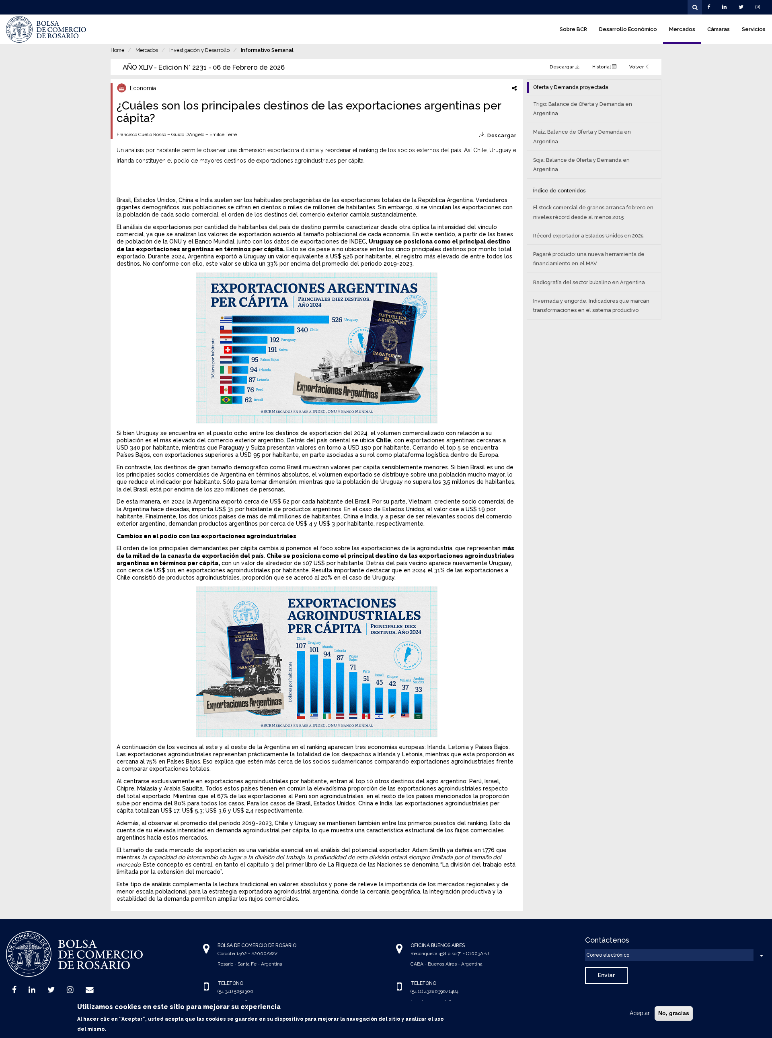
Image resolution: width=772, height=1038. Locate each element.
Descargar (562, 67)
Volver (637, 67)
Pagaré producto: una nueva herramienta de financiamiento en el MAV (589, 258)
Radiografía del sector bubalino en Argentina (589, 282)
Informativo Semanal (267, 50)
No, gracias (673, 1013)
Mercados (682, 29)
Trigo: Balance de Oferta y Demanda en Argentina (582, 108)
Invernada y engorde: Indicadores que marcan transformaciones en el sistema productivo (591, 305)
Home (117, 50)
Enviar (606, 975)
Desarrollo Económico (628, 29)
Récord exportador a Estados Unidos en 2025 (588, 236)
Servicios (754, 29)
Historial (602, 67)
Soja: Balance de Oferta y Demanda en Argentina (581, 164)
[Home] (46, 29)
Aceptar (640, 1013)
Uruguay (382, 241)
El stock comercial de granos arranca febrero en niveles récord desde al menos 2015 (593, 212)
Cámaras (718, 29)
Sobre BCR (573, 29)
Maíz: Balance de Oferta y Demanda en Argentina (582, 136)
